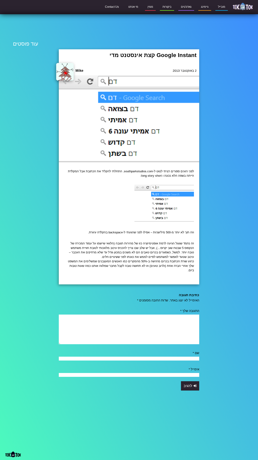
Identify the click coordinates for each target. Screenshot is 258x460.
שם (196, 353)
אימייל (194, 369)
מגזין (150, 6)
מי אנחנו (133, 6)
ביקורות (167, 6)
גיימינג (205, 6)
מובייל (221, 6)
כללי (195, 78)
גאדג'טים (186, 6)
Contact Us (112, 6)
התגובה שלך (189, 311)
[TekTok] (243, 6)
